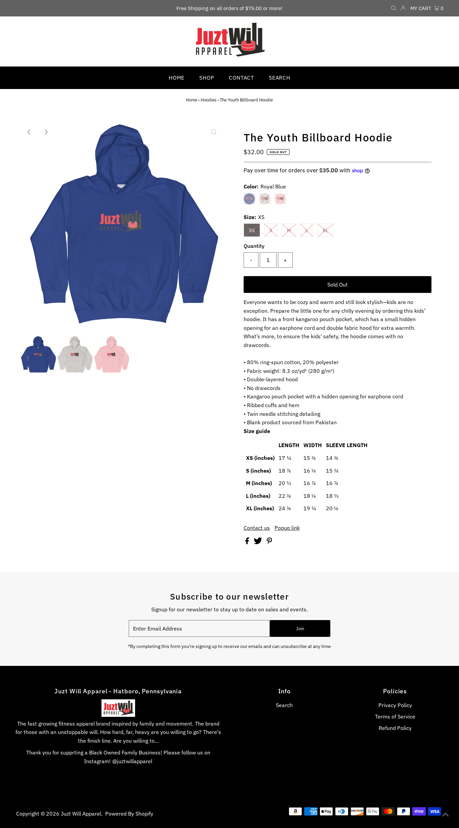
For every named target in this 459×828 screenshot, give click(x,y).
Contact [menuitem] (241, 77)
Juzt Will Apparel (81, 813)
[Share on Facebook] (247, 542)
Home (191, 100)
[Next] (45, 132)
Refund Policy (395, 728)
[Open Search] (393, 8)
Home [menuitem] (176, 77)
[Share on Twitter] (258, 542)
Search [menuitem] (279, 77)
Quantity (254, 246)
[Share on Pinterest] (269, 542)
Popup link (287, 527)
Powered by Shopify (129, 813)
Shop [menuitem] (206, 77)
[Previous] (29, 132)
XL (325, 230)
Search (284, 705)
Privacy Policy (395, 705)
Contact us (257, 527)
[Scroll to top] (445, 814)
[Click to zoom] (213, 132)
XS (252, 230)
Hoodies (208, 100)
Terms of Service (395, 716)
